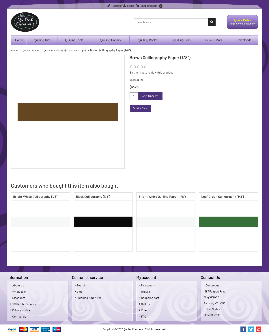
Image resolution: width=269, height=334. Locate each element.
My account (148, 285)
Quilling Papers (110, 40)
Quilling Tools (74, 40)
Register (116, 5)
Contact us (19, 316)
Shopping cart (150, 297)
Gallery (145, 304)
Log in (130, 5)
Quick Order (241, 24)
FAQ (143, 316)
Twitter (251, 329)
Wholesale (19, 291)
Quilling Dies (182, 40)
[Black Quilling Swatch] (103, 222)
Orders (145, 291)
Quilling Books (148, 40)
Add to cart (150, 96)
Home (19, 40)
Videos (145, 310)
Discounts (18, 297)
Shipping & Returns (89, 297)
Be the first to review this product (151, 72)
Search (81, 285)
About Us (18, 285)
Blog (80, 291)
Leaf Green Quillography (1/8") (222, 196)
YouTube (258, 329)
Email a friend (140, 108)
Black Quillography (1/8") (93, 196)
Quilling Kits (42, 40)
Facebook (243, 329)
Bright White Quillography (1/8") (35, 196)
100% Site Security (24, 304)
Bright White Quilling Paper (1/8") (162, 196)
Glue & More (214, 40)
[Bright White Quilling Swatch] (40, 222)
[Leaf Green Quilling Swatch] (228, 222)
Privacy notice (21, 310)
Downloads (243, 40)
